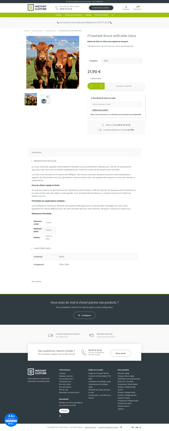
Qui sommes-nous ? (66, 379)
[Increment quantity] (101, 86)
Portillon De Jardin (125, 403)
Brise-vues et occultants (73, 15)
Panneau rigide (123, 373)
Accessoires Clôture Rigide (127, 384)
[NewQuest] (121, 427)
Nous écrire (121, 353)
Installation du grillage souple (99, 381)
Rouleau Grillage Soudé (126, 392)
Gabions (88, 15)
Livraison (62, 373)
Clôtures (59, 15)
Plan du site (63, 390)
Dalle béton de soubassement (129, 379)
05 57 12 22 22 (95, 350)
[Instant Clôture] (37, 8)
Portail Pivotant (123, 406)
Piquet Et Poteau (124, 398)
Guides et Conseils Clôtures (98, 373)
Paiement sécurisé (66, 376)
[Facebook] (60, 416)
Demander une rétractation (69, 392)
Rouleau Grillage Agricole (127, 395)
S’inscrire (64, 411)
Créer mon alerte (100, 110)
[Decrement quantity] (91, 86)
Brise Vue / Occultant (126, 381)
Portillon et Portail (101, 15)
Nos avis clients (65, 384)
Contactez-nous (65, 381)
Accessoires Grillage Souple (128, 401)
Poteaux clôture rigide (126, 376)
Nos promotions (65, 387)
